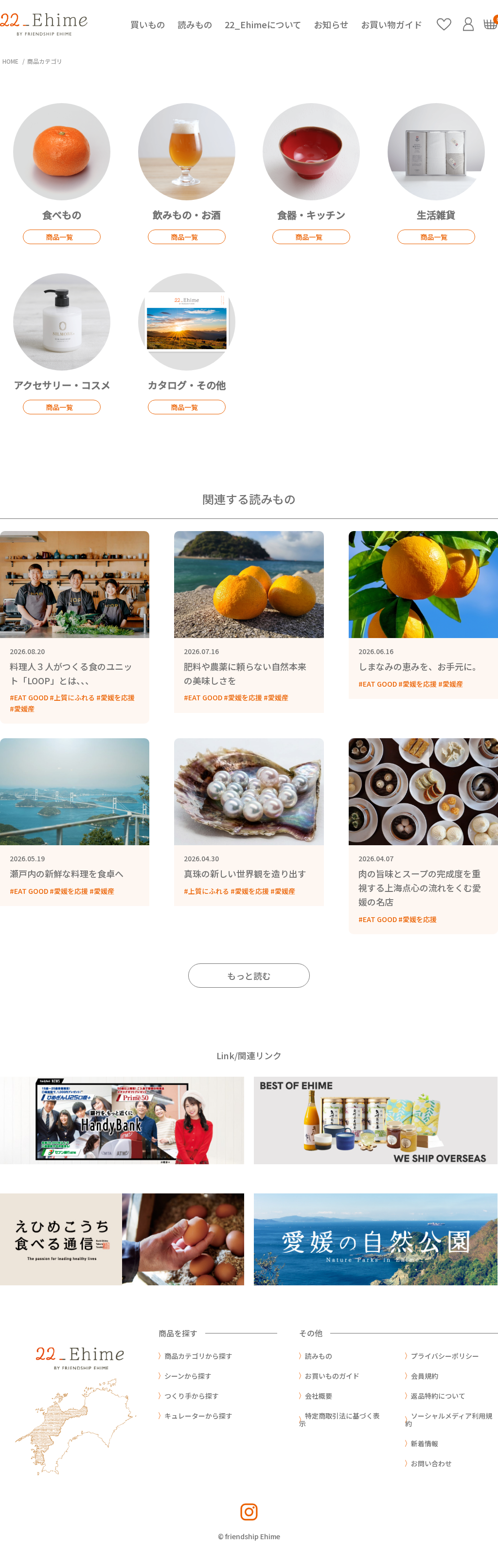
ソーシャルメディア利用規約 (448, 1419)
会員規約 (424, 1376)
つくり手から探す (191, 1396)
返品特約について (438, 1396)
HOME (10, 61)
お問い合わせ (431, 1463)
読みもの (195, 24)
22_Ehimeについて (263, 24)
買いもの (147, 24)
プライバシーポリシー (445, 1356)
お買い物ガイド (391, 24)
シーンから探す (188, 1376)
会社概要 (318, 1396)
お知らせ (331, 24)
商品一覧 (59, 237)
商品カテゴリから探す (198, 1356)
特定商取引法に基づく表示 (339, 1419)
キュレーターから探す (198, 1416)
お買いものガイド (332, 1376)
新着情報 (424, 1443)
